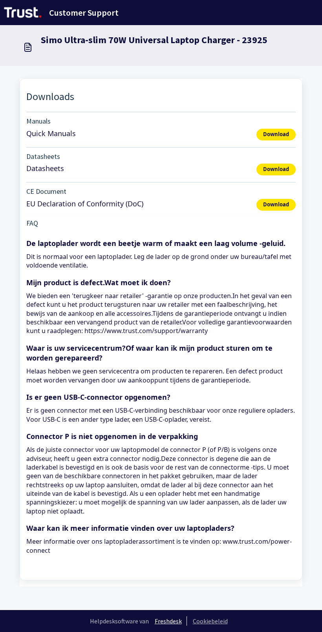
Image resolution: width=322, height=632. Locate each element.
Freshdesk (168, 621)
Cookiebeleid (210, 621)
